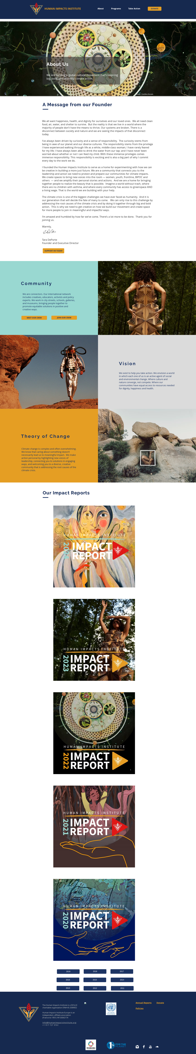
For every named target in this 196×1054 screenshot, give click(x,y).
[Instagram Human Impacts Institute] (137, 1046)
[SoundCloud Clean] (157, 1046)
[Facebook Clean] (143, 1046)
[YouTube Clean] (150, 1046)
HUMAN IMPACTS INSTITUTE (62, 8)
